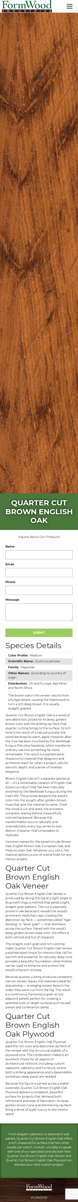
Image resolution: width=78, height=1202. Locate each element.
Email (9, 564)
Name (10, 546)
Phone (10, 582)
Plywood (39, 1197)
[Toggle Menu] (69, 6)
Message (12, 599)
